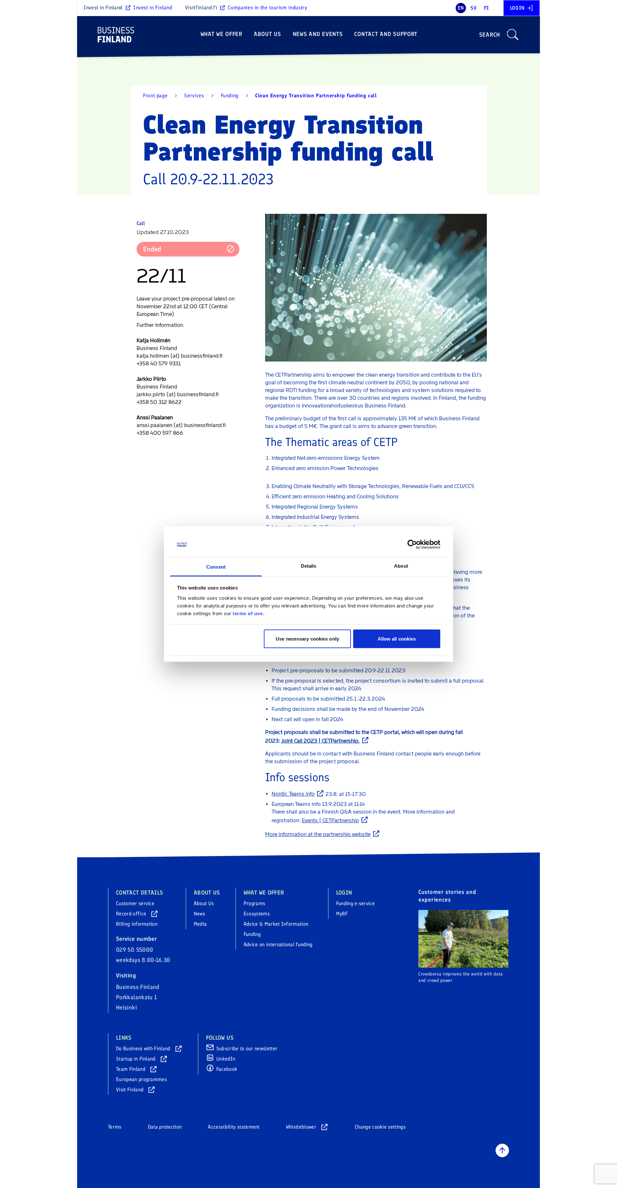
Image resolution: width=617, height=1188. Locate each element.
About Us (267, 34)
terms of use (248, 613)
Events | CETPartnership (330, 820)
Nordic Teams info (293, 794)
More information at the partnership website (318, 834)
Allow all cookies (397, 639)
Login (517, 8)
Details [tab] (309, 565)
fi (486, 8)
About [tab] (401, 565)
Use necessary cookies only (307, 639)
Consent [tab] (216, 566)
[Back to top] (502, 1150)
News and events (318, 34)
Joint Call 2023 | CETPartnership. (320, 741)
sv (473, 8)
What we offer (221, 34)
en (461, 8)
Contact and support (385, 34)
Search (489, 34)
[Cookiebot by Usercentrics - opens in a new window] (412, 544)
